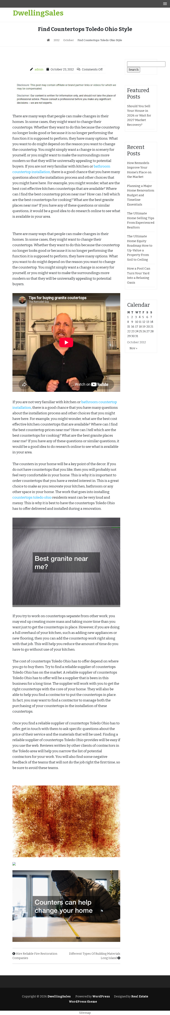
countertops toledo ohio (32, 497)
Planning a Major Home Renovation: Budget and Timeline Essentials (140, 195)
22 (129, 331)
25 (140, 331)
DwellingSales (38, 13)
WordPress (101, 996)
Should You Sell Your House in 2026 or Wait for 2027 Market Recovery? (139, 115)
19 (144, 326)
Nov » (133, 348)
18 (140, 326)
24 (136, 331)
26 (144, 331)
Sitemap (85, 1013)
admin (39, 69)
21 (151, 326)
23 (133, 331)
